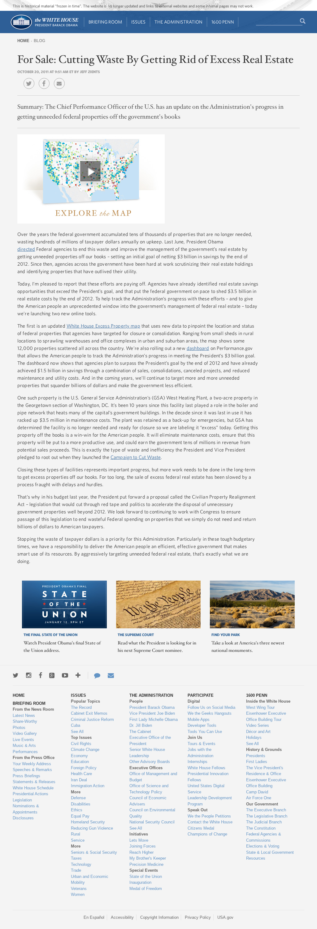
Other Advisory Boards (149, 761)
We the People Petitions (209, 816)
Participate (201, 695)
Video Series (257, 725)
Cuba (75, 725)
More (75, 792)
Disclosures (23, 818)
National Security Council (152, 822)
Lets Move (138, 840)
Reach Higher (141, 852)
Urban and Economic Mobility (89, 879)
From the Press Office (33, 757)
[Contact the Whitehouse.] (94, 675)
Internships (197, 761)
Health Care (81, 773)
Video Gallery (25, 733)
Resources (255, 858)
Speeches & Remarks (32, 769)
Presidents (255, 755)
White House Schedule (33, 788)
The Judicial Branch (264, 822)
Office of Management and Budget (153, 776)
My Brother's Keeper (147, 858)
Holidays (254, 737)
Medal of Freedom (145, 888)
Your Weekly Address (32, 763)
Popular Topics (85, 701)
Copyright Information (159, 917)
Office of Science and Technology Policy (148, 788)
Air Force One (258, 798)
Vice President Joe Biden (152, 713)
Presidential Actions (30, 794)
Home (23, 40)
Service (78, 840)
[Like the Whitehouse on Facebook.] (40, 675)
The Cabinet (140, 731)
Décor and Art (258, 731)
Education (80, 761)
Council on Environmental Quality (152, 813)
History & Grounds (264, 749)
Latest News (24, 715)
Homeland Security (88, 822)
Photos (19, 727)
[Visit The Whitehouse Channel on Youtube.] (65, 675)
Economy (79, 755)
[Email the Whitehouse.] (111, 675)
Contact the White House (210, 822)
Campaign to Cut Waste (136, 457)
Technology (81, 864)
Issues (138, 21)
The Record (81, 707)
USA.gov (225, 917)
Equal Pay (80, 816)
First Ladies (256, 761)
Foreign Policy (84, 767)
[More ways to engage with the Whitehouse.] (78, 675)
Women (78, 894)
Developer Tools (202, 725)
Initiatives (138, 834)
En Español (94, 917)
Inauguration (140, 882)
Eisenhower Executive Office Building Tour (266, 716)
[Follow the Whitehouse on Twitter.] (16, 675)
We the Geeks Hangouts (210, 713)
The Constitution (261, 828)
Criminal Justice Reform (92, 719)
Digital (194, 701)
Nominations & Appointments (26, 809)
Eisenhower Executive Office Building (266, 783)
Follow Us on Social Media (211, 707)
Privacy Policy (198, 917)
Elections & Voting (262, 846)
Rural (75, 834)
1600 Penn (222, 21)
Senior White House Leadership (147, 752)
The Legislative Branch (266, 816)
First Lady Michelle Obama (153, 719)
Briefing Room (105, 21)
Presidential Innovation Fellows (208, 776)
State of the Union (145, 876)
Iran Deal (79, 780)
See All (77, 731)
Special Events (143, 870)
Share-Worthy (25, 721)
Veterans (79, 888)
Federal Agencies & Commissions (263, 837)
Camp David (257, 792)
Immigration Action (87, 785)
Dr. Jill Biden (140, 725)
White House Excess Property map (103, 326)
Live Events (23, 739)
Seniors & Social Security (94, 852)
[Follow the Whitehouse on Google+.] (51, 675)
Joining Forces (142, 846)
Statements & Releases (34, 781)
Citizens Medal (201, 828)
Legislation (22, 800)
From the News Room (33, 709)
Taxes (76, 858)
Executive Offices (146, 767)
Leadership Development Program (210, 801)
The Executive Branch (266, 810)
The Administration (178, 21)
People (136, 701)
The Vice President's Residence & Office (264, 770)
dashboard (198, 348)
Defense (78, 798)
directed (26, 249)
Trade (76, 870)
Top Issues (81, 737)
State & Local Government (270, 852)
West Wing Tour (260, 707)
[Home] (44, 29)
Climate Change (85, 749)
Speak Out (197, 810)
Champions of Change (207, 834)
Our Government (262, 804)
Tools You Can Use (205, 731)
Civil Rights (81, 743)
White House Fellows (206, 767)
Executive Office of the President (150, 740)
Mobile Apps (199, 719)
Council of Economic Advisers (148, 801)
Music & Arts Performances (25, 748)
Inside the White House (268, 701)
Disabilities (80, 804)
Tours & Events (201, 743)
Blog (39, 40)
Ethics (76, 810)
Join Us (195, 737)
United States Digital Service (206, 788)
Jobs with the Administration (200, 752)
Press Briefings (26, 776)
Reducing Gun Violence (92, 828)
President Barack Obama (152, 707)
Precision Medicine (146, 864)
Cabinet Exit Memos (89, 713)
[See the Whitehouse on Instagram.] (28, 675)
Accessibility (122, 917)
